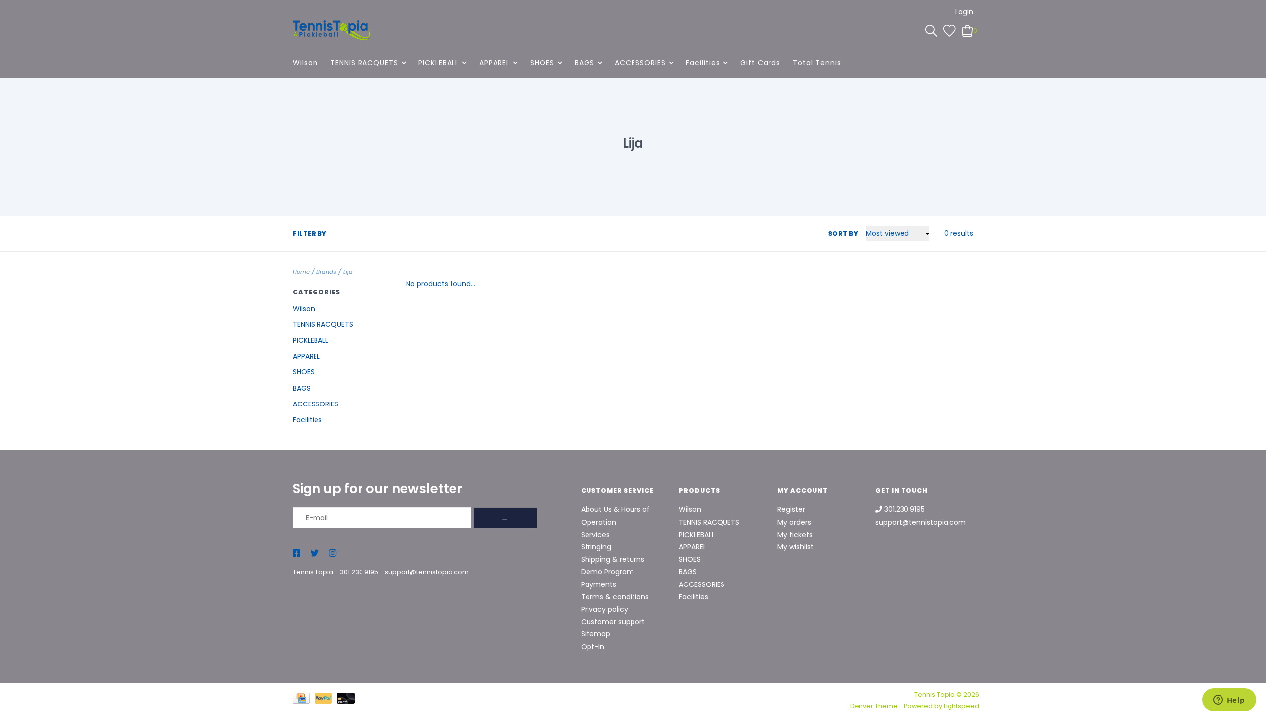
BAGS (584, 63)
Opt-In (592, 647)
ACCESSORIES (640, 63)
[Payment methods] (304, 700)
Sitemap (595, 634)
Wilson (305, 63)
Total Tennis (817, 63)
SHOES (542, 63)
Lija (348, 272)
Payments (598, 584)
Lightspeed (961, 706)
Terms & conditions (615, 597)
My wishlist (795, 547)
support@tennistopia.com (427, 572)
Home (301, 272)
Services (595, 534)
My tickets (795, 534)
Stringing (596, 547)
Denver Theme (874, 706)
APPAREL (494, 63)
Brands (326, 272)
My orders (794, 522)
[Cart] (967, 30)
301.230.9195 (359, 572)
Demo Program (607, 572)
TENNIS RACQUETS (364, 63)
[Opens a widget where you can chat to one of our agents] (1229, 700)
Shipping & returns (612, 559)
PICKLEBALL (438, 63)
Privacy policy (604, 609)
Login (964, 12)
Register (791, 509)
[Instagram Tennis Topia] (332, 554)
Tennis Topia (313, 572)
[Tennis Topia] (331, 30)
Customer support (613, 622)
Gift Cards (760, 63)
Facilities (703, 63)
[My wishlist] (949, 30)
